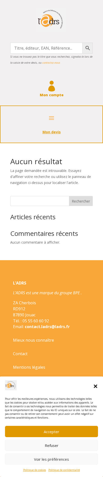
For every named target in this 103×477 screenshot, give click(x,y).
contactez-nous (51, 62)
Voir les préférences (51, 459)
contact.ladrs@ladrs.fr (47, 326)
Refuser (51, 445)
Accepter (51, 431)
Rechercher (81, 201)
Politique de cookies (34, 470)
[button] (95, 386)
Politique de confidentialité (64, 470)
